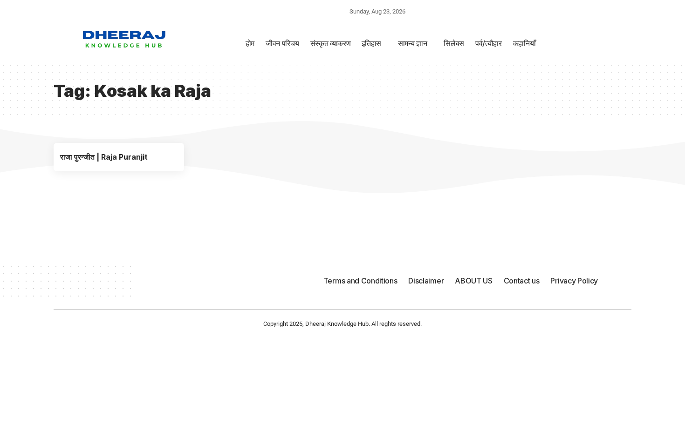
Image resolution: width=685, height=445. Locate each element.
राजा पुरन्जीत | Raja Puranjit (104, 157)
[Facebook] (86, 11)
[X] (97, 11)
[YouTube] (109, 11)
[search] (536, 12)
